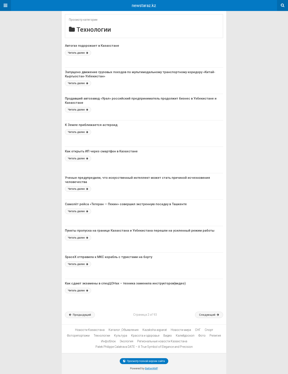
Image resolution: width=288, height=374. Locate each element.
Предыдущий (82, 314)
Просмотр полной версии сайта (145, 361)
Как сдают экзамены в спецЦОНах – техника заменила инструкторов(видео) (125, 283)
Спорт (209, 330)
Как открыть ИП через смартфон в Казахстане (101, 151)
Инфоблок (108, 341)
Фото (202, 335)
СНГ (198, 330)
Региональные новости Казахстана (162, 341)
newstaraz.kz (144, 5)
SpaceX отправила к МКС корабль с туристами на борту (108, 257)
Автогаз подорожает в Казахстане (92, 46)
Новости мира (181, 330)
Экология (126, 341)
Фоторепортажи (78, 335)
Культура (120, 335)
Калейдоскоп (185, 335)
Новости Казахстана (90, 330)
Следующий (207, 314)
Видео (167, 335)
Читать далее (76, 52)
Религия (215, 335)
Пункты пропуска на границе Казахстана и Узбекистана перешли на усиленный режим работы (139, 230)
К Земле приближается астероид (91, 125)
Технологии (102, 335)
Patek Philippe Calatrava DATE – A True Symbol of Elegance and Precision (144, 346)
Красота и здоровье (145, 335)
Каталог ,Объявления (124, 330)
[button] (5, 5)
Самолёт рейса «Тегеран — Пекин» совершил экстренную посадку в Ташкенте (126, 204)
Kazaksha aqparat (155, 330)
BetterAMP (151, 368)
